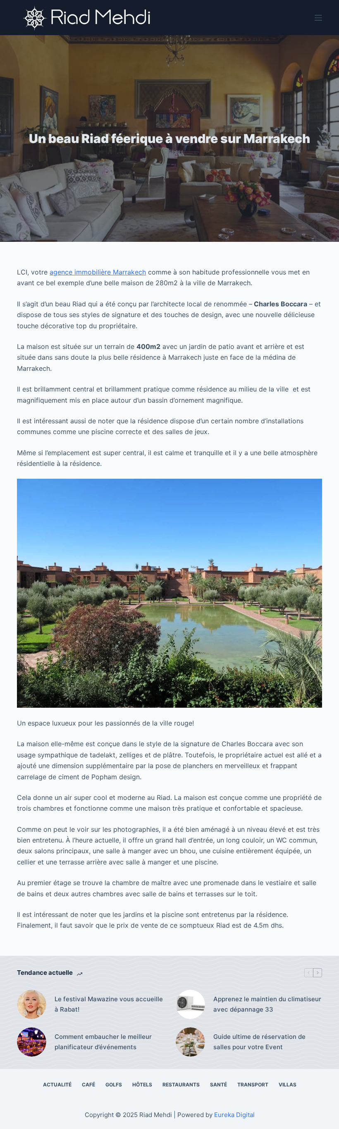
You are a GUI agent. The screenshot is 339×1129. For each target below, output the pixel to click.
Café (88, 1084)
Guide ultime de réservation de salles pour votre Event (259, 1042)
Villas (287, 1084)
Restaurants (181, 1084)
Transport (252, 1084)
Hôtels (142, 1084)
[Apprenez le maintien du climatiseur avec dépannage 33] (190, 1004)
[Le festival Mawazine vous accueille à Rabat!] (31, 1004)
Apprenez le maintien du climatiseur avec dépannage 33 (267, 1004)
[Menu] (318, 17)
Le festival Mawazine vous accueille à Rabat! (109, 1004)
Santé (218, 1084)
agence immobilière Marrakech (98, 272)
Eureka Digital (234, 1115)
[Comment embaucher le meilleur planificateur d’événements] (31, 1042)
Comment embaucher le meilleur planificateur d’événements (103, 1042)
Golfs (113, 1084)
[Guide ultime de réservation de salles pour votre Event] (190, 1042)
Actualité (57, 1084)
